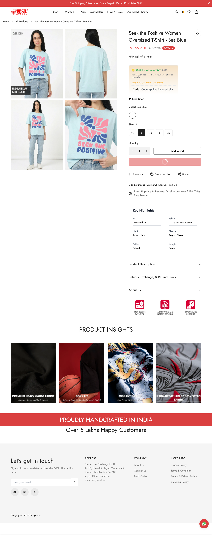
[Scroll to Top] (205, 517)
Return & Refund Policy (184, 476)
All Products (21, 21)
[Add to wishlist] (197, 33)
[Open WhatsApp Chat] (204, 523)
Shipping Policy (179, 482)
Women (69, 12)
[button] (196, 12)
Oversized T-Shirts (137, 12)
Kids (83, 12)
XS (132, 133)
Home (5, 21)
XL (168, 133)
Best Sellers (96, 12)
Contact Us (140, 470)
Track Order (140, 476)
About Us (139, 465)
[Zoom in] (57, 35)
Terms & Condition (181, 470)
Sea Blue (132, 115)
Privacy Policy (178, 465)
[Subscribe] (74, 482)
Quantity (133, 143)
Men (55, 12)
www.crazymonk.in (95, 480)
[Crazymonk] (19, 12)
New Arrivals (115, 12)
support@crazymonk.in (97, 476)
